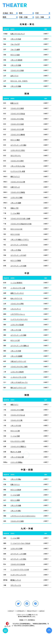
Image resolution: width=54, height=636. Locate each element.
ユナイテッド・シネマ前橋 (18, 266)
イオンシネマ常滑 (15, 351)
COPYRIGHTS (20, 611)
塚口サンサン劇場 (15, 452)
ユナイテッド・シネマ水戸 (18, 255)
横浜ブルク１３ (15, 176)
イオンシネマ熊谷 (15, 250)
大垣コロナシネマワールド (18, 361)
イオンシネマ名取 (15, 65)
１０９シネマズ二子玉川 (17, 150)
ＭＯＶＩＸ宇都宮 (15, 260)
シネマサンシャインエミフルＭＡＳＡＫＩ (22, 516)
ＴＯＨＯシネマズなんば (17, 415)
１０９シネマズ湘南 (16, 197)
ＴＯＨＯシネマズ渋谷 (17, 119)
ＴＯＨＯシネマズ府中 (17, 161)
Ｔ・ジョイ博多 (15, 538)
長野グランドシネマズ (17, 293)
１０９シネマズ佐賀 (16, 548)
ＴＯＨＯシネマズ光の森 (17, 564)
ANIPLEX (41, 611)
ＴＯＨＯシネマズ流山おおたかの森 (20, 224)
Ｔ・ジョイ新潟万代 (16, 283)
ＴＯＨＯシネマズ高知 (17, 521)
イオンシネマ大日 (15, 425)
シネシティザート (15, 309)
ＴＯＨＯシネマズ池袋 (17, 124)
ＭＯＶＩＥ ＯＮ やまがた (19, 81)
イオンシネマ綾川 (15, 511)
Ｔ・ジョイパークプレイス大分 (19, 569)
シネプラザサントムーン (17, 314)
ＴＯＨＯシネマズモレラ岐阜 (19, 367)
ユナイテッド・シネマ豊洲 (18, 145)
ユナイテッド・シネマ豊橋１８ (19, 346)
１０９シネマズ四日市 (17, 372)
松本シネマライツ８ (16, 298)
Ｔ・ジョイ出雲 (15, 495)
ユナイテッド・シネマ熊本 (18, 559)
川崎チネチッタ (15, 187)
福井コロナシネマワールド (18, 387)
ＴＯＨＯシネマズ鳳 (16, 420)
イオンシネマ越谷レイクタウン (19, 239)
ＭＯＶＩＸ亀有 (15, 140)
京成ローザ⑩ (14, 208)
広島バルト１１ (15, 484)
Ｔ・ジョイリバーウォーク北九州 (20, 543)
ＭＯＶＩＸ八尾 (15, 431)
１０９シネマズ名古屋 (17, 325)
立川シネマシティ (15, 155)
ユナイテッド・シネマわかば (19, 245)
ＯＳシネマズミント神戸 (17, 441)
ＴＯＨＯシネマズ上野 (17, 129)
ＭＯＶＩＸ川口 (15, 234)
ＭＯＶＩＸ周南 (15, 500)
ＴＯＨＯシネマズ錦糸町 (17, 134)
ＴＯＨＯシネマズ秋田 (17, 70)
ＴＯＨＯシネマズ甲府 (17, 304)
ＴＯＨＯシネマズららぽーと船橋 (20, 218)
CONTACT (11, 611)
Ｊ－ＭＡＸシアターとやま (18, 377)
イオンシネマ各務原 (16, 356)
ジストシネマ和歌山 (16, 462)
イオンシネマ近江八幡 (17, 457)
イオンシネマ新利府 (16, 60)
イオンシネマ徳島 (15, 505)
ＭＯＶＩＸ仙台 (15, 55)
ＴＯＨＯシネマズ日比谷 (17, 114)
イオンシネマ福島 (15, 86)
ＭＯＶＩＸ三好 (15, 340)
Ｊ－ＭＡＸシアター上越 (17, 288)
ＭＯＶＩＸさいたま (16, 229)
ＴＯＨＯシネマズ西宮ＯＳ (18, 446)
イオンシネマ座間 (15, 203)
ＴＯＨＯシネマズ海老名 (17, 192)
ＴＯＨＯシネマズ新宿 (17, 108)
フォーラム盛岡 (15, 49)
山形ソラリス (14, 76)
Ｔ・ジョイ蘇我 (15, 213)
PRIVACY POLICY (32, 611)
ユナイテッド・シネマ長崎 (18, 554)
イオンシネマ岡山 (15, 479)
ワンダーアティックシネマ (18, 575)
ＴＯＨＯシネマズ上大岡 (17, 182)
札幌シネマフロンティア (17, 34)
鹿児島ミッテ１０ (15, 580)
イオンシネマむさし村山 (17, 166)
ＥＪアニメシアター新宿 (17, 171)
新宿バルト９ (14, 103)
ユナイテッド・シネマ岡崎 (18, 335)
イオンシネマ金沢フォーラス (19, 382)
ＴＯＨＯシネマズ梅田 (17, 410)
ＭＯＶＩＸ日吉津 (15, 490)
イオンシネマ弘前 (15, 39)
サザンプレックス (15, 585)
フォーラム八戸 (15, 44)
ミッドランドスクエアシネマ (19, 319)
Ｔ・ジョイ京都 (15, 436)
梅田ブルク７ (14, 404)
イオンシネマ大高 (15, 330)
